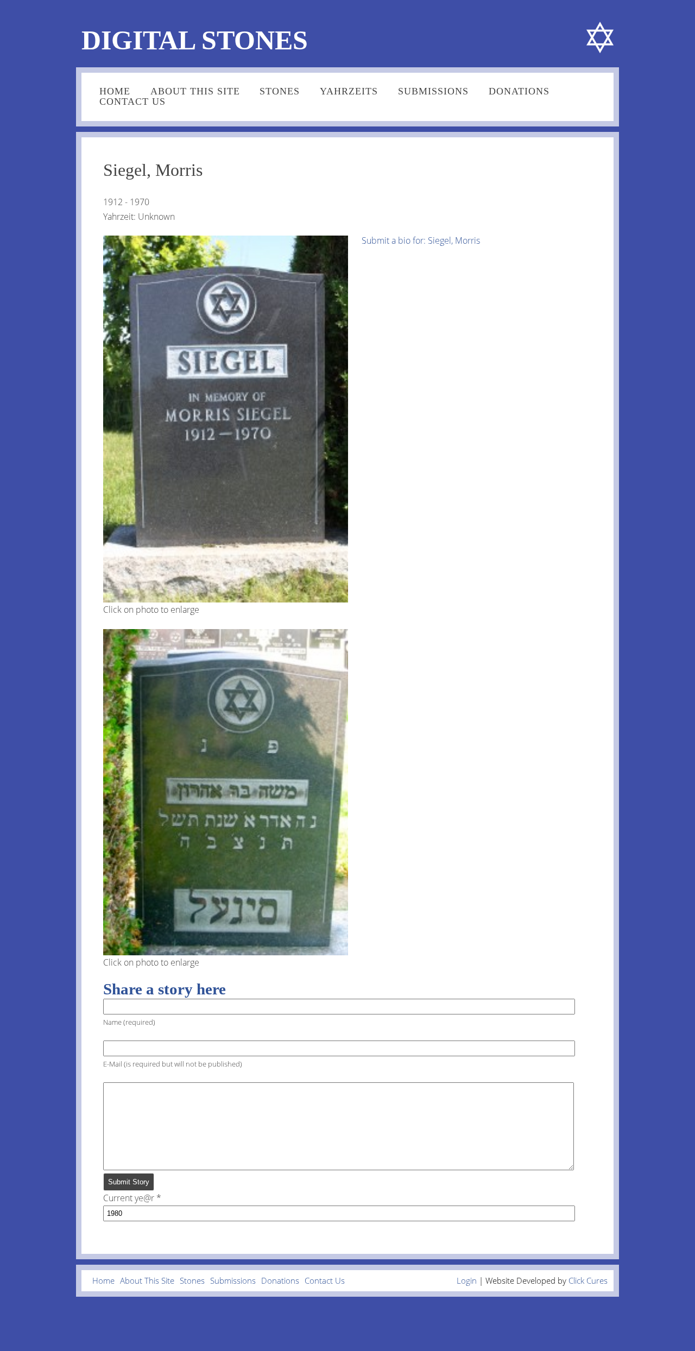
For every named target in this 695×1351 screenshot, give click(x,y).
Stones (280, 91)
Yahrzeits (349, 91)
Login (467, 1280)
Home (114, 91)
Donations (519, 91)
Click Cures (588, 1280)
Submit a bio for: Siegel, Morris (421, 240)
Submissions (433, 91)
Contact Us (132, 101)
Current (128, 1198)
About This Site (195, 91)
